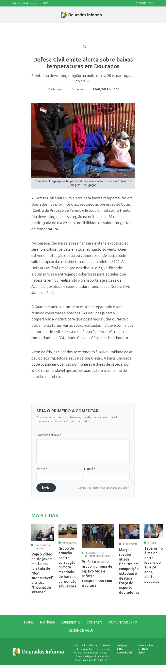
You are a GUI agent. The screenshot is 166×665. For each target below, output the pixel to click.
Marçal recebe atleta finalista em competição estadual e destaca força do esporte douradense (129, 571)
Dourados (78, 89)
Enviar (46, 487)
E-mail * (89, 469)
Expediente (70, 622)
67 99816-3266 (144, 3)
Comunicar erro (123, 622)
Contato (94, 622)
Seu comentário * (48, 435)
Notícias (47, 622)
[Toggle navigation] (13, 15)
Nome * (41, 469)
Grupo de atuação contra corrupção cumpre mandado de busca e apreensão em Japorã (68, 567)
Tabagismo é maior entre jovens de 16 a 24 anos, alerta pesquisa (153, 565)
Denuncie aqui (81, 630)
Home (29, 622)
